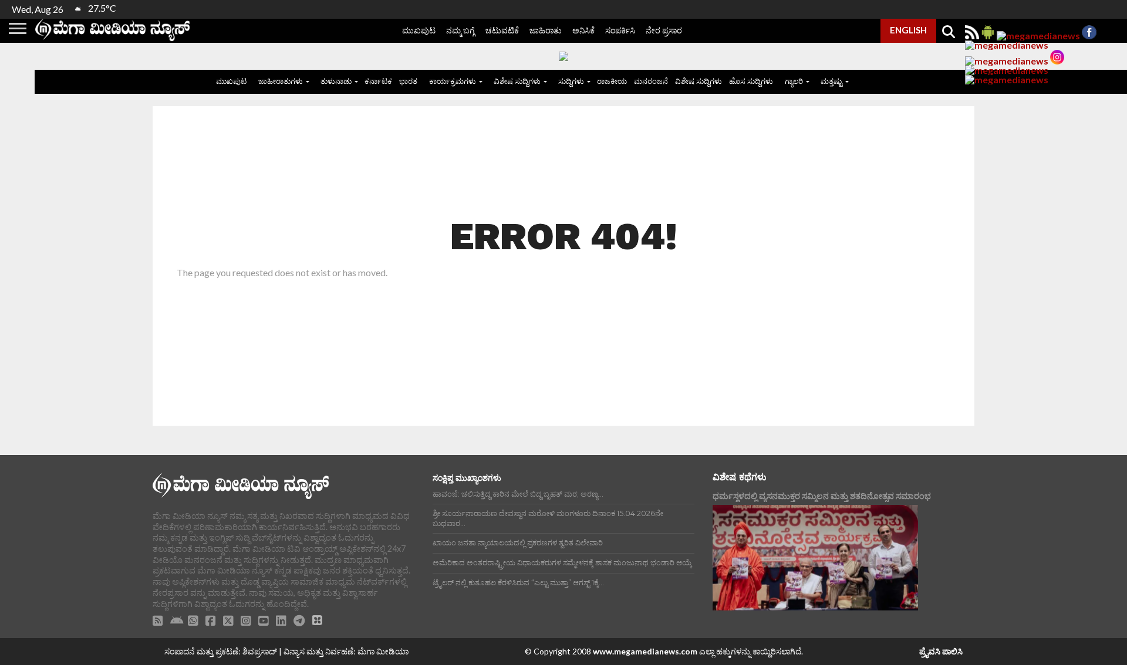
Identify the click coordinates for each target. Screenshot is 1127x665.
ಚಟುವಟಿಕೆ (502, 30)
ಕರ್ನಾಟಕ (378, 81)
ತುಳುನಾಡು (336, 81)
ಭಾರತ (408, 81)
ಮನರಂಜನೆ (651, 81)
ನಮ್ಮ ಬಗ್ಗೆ (460, 30)
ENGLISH (908, 30)
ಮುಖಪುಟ (419, 30)
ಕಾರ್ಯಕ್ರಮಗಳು (452, 81)
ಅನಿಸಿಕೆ (583, 30)
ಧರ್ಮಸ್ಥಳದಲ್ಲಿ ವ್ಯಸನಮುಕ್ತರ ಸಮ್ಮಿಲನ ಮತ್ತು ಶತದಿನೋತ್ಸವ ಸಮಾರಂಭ (822, 496)
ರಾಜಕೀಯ (612, 81)
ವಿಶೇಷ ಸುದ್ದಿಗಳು (517, 81)
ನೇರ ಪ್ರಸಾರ (664, 30)
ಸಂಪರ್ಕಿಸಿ (620, 30)
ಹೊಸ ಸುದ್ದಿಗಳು (751, 81)
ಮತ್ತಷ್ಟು (831, 81)
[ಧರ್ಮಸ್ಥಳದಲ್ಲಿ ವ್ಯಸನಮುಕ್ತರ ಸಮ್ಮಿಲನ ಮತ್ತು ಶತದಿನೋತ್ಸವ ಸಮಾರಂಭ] (815, 557)
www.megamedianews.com (645, 651)
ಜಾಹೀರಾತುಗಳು (280, 81)
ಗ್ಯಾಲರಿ (794, 81)
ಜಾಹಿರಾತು (545, 30)
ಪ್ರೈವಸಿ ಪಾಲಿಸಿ (941, 651)
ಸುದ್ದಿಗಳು (571, 81)
